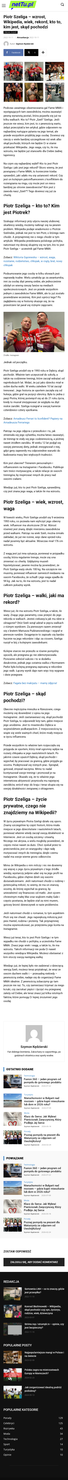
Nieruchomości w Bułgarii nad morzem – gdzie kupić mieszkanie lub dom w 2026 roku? (44, 1101)
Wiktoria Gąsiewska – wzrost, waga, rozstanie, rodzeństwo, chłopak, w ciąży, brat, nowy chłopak (32, 261)
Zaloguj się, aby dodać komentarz (34, 1262)
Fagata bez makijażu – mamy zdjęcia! (35, 683)
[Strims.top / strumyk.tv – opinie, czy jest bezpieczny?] (12, 1329)
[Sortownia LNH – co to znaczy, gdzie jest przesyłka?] (12, 1293)
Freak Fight (10, 32)
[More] (43, 52)
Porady (27, 1131)
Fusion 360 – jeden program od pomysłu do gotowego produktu (42, 1081)
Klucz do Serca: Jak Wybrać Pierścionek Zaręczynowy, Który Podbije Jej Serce (42, 1119)
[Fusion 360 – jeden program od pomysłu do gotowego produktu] (12, 1081)
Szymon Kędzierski (25, 43)
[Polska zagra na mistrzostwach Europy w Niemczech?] (12, 1374)
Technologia (29, 1076)
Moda (26, 1113)
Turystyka (28, 1095)
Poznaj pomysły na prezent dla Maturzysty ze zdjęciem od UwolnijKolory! (42, 1138)
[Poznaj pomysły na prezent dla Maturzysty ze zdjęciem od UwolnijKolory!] (12, 1137)
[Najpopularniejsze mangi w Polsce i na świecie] (12, 1357)
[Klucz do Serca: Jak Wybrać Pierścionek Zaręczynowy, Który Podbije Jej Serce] (12, 1119)
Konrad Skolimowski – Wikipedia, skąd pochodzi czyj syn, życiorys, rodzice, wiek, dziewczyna (43, 1310)
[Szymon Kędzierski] (6, 43)
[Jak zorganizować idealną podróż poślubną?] (12, 1392)
